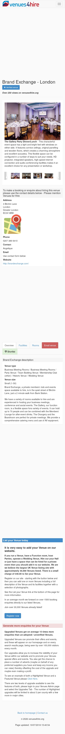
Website (7, 259)
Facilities (23, 345)
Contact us (42, 712)
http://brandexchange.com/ (16, 263)
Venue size (10, 379)
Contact (7, 244)
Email (6, 252)
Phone (6, 236)
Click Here (32, 678)
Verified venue (12, 87)
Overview (9, 345)
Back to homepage (27, 712)
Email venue (50, 345)
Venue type (10, 365)
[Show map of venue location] (32, 224)
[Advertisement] (32, 43)
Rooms (35, 345)
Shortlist (11, 351)
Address (7, 200)
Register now (12, 615)
